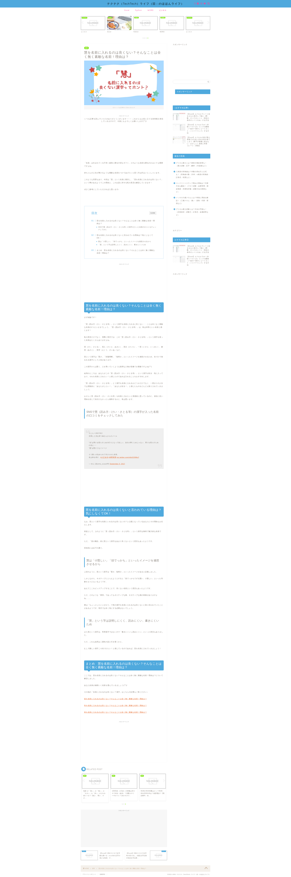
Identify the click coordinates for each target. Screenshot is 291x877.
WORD (151, 10)
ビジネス (163, 10)
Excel (126, 10)
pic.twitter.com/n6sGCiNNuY (128, 457)
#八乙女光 (104, 457)
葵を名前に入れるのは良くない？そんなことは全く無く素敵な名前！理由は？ (115, 699)
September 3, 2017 (117, 464)
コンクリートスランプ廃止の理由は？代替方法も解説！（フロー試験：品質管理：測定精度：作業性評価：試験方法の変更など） (192, 187)
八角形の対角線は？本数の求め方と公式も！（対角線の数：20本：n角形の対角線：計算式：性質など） (193, 174)
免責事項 (102, 874)
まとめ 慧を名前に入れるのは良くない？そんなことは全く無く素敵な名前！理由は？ (126, 251)
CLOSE (153, 213)
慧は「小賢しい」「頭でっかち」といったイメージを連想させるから (124, 241)
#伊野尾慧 (112, 457)
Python (138, 10)
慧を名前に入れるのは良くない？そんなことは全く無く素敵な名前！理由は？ (126, 222)
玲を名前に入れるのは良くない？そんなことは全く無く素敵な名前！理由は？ (115, 705)
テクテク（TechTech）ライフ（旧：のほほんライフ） (145, 3)
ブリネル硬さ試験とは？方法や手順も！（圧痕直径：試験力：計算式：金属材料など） (192, 212)
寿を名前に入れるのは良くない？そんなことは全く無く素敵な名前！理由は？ (115, 712)
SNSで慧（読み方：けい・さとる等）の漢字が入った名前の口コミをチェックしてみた (127, 228)
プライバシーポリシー (89, 874)
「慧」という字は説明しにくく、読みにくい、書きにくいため (122, 245)
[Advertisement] (124, 138)
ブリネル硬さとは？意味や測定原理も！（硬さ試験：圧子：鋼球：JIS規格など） (192, 164)
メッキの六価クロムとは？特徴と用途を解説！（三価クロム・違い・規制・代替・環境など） (192, 200)
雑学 (86, 48)
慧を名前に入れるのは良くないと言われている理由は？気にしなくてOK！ (125, 236)
